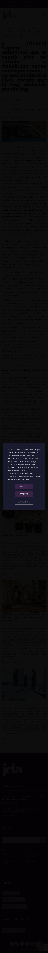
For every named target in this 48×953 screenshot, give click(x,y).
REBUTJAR (24, 494)
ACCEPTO (24, 486)
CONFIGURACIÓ (24, 502)
